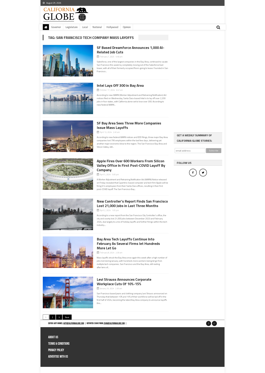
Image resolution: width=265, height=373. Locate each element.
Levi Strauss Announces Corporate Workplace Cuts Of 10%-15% (124, 282)
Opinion (127, 27)
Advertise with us (58, 357)
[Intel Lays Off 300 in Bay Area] (68, 98)
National (97, 27)
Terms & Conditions (58, 344)
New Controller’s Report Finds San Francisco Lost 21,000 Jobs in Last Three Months (132, 203)
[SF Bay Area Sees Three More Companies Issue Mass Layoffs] (68, 136)
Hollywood (112, 27)
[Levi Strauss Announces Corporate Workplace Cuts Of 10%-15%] (68, 292)
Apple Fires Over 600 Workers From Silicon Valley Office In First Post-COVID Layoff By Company (131, 165)
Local (85, 27)
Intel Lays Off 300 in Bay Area (120, 85)
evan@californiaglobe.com (114, 323)
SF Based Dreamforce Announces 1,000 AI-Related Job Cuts (130, 50)
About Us (53, 337)
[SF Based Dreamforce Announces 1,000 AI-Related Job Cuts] (68, 60)
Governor (56, 27)
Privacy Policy (56, 350)
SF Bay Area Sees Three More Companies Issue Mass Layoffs (129, 125)
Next (67, 317)
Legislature (71, 27)
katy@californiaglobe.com (73, 323)
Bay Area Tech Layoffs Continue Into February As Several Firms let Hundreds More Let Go (128, 243)
